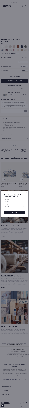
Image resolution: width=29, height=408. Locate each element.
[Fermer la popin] (26, 193)
